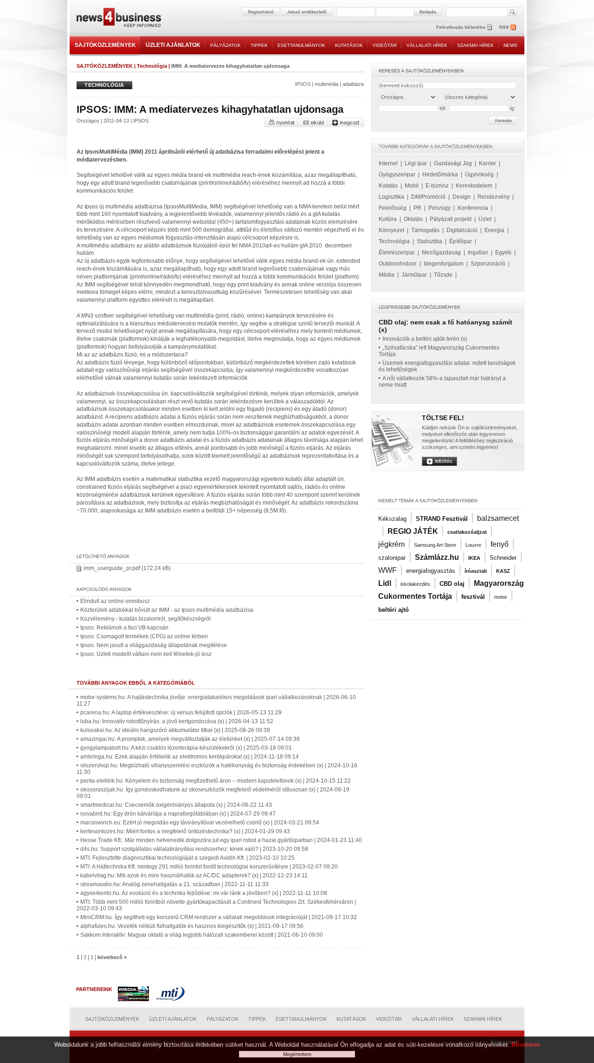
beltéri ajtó (393, 609)
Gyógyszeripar (397, 174)
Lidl (384, 583)
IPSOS (302, 84)
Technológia (152, 66)
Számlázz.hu (437, 557)
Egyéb (503, 252)
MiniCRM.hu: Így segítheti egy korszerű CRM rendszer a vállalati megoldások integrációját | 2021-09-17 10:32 (218, 917)
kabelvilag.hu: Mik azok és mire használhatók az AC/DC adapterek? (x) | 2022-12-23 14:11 (194, 875)
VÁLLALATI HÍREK (427, 45)
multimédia (326, 84)
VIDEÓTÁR (385, 45)
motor (500, 597)
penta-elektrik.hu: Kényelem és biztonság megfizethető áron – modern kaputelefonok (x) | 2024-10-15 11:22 (215, 781)
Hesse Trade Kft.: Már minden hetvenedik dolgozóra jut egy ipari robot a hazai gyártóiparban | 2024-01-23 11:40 (221, 840)
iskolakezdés (415, 584)
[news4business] (118, 18)
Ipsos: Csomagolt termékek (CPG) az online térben (144, 636)
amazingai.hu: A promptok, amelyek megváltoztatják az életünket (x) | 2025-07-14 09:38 (190, 739)
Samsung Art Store (435, 545)
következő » (112, 957)
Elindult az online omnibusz (115, 601)
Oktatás (413, 219)
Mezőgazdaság (441, 252)
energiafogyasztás (430, 570)
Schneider (503, 557)
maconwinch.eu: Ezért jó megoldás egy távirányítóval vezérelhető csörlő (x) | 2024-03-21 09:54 (199, 822)
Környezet (391, 230)
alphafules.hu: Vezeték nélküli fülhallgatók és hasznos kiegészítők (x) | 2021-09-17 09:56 (191, 926)
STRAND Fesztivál (442, 518)
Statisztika (429, 241)
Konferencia (473, 208)
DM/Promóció (428, 197)
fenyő (500, 544)
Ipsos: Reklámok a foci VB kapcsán (124, 627)
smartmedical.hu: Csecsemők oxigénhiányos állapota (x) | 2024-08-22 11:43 (176, 805)
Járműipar (414, 275)
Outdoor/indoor (398, 263)
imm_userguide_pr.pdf (112, 568)
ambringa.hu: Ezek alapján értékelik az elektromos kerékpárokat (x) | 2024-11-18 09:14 (189, 756)
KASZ (503, 571)
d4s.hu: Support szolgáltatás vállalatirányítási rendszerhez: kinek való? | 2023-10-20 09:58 (194, 849)
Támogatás (425, 230)
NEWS (510, 45)
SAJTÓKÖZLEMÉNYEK (105, 45)
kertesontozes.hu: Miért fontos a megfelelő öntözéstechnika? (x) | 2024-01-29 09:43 (185, 831)
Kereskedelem (474, 185)
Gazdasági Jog (453, 163)
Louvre (473, 545)
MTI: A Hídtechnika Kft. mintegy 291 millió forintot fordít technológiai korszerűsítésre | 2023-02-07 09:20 (209, 866)
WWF (387, 570)
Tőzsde (443, 275)
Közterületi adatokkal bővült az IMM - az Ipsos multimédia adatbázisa (166, 610)
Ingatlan (478, 252)
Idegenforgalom (444, 263)
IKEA (474, 558)
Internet (388, 163)
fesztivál (473, 596)
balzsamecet (498, 518)
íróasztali (476, 571)
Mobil (412, 185)
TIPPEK (259, 45)
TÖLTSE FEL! (443, 417)
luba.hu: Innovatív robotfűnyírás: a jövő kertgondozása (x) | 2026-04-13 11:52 (176, 721)
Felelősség (393, 208)
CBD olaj (452, 583)
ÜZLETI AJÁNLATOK (173, 45)
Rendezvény (494, 197)
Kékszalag (392, 518)
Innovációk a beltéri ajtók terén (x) (424, 339)
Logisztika (391, 197)
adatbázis (353, 84)
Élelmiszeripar (397, 252)
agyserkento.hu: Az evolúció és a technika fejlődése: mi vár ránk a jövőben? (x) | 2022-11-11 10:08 (203, 893)
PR (417, 208)
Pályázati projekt (450, 219)
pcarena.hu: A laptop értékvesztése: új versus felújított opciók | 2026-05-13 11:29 (181, 712)
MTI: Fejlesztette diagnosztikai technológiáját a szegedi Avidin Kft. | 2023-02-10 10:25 (187, 858)
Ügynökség (479, 174)
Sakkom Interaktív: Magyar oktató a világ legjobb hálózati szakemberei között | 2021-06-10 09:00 (201, 935)
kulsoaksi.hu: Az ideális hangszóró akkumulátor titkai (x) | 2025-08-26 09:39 (175, 730)
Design (461, 197)
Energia (494, 230)
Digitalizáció (462, 230)
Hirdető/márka (440, 174)
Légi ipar (416, 163)
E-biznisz (437, 185)
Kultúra (388, 219)
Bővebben (525, 1044)
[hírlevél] (464, 27)
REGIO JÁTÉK (412, 531)
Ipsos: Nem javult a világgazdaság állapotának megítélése (153, 645)
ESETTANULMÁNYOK (301, 45)
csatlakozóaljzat (467, 532)
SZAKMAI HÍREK (475, 45)
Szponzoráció (488, 263)
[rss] (508, 27)
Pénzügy (439, 208)
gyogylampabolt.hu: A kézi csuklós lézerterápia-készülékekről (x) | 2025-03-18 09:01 (186, 748)
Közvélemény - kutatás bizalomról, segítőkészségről (145, 619)
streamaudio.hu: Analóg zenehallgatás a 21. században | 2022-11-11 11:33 (174, 884)
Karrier (487, 163)
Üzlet (484, 219)
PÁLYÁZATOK (225, 45)
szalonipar (392, 557)
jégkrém (391, 544)
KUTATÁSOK (349, 45)
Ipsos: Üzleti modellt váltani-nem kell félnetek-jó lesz (146, 654)
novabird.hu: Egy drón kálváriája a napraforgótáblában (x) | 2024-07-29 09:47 (178, 813)
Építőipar (460, 241)
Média (386, 275)
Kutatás (388, 185)
